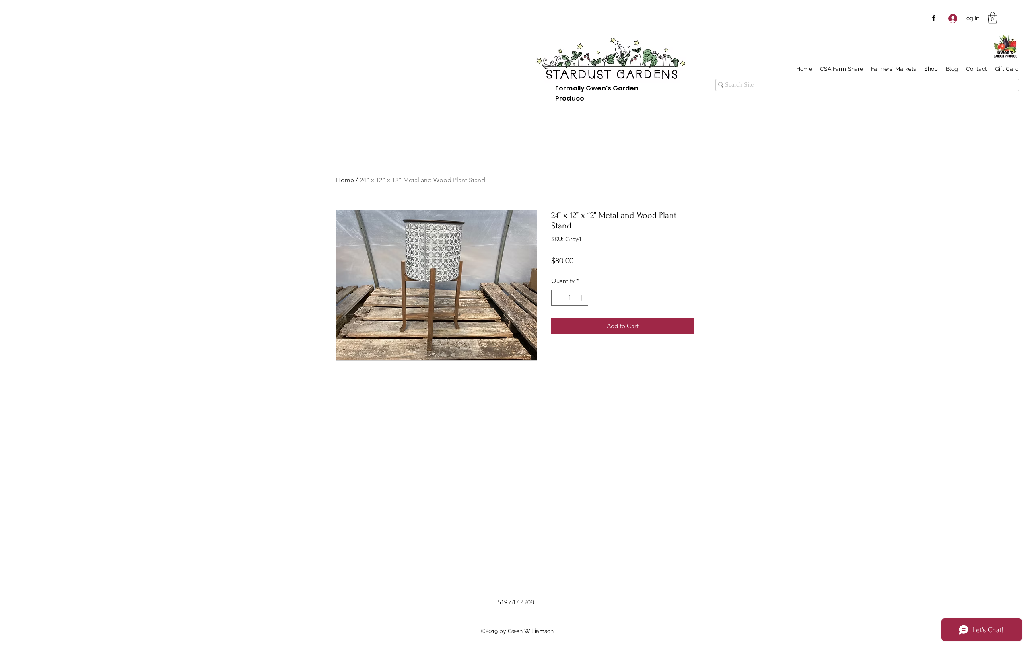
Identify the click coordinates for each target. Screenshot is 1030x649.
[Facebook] (934, 18)
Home (345, 180)
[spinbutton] (570, 297)
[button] (992, 18)
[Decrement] (557, 297)
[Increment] (582, 297)
